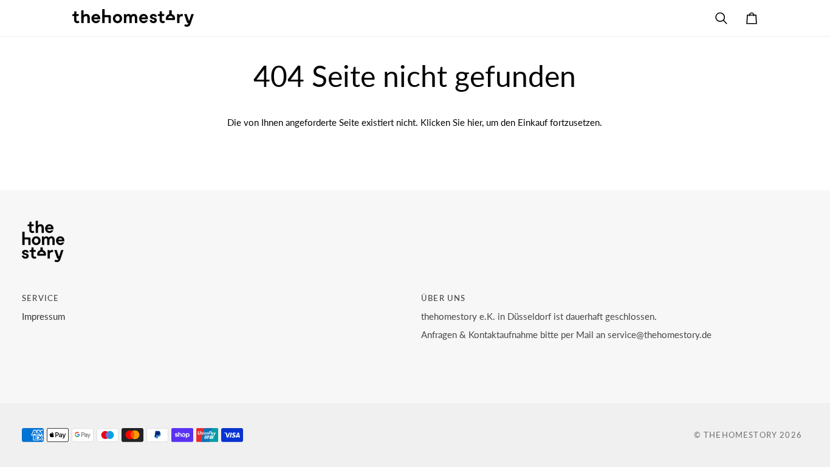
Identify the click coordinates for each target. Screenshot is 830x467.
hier (474, 122)
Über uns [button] (443, 298)
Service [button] (40, 298)
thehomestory (740, 435)
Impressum (43, 316)
